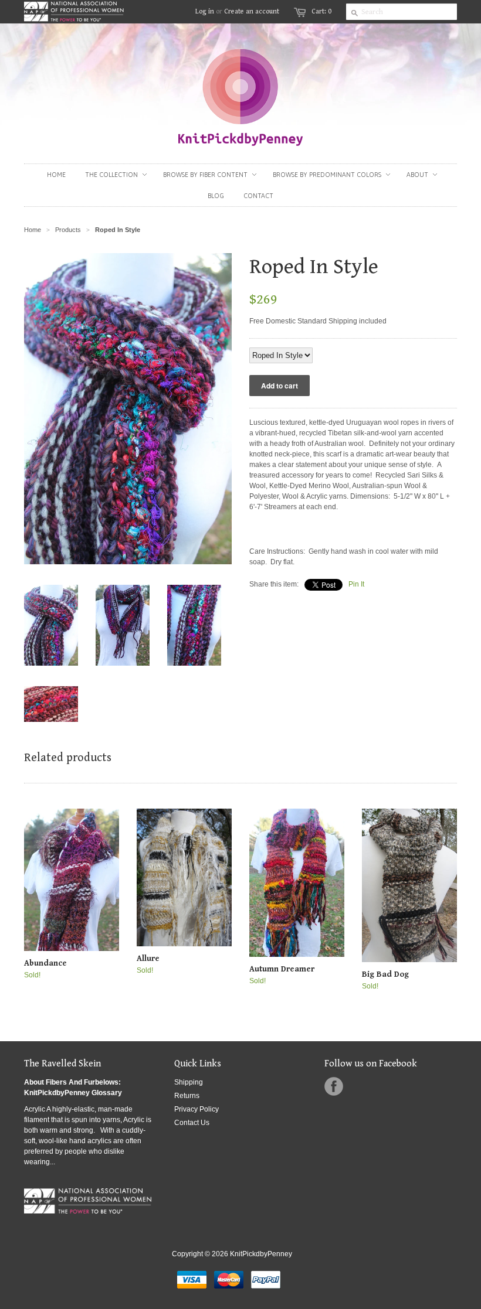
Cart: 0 (321, 11)
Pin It (356, 584)
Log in (204, 11)
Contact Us (191, 1123)
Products (68, 229)
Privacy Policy (196, 1109)
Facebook (333, 1086)
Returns (186, 1096)
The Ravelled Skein (62, 1063)
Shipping (188, 1082)
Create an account (251, 11)
